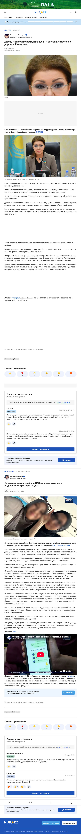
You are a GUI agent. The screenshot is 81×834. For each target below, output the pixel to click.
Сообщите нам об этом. (35, 349)
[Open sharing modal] (50, 802)
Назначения (43, 17)
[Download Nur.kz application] (40, 4)
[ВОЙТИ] (76, 12)
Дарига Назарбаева (11, 359)
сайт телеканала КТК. (61, 545)
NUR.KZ (39, 132)
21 (58, 728)
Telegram (16, 298)
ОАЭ (13, 712)
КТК (14, 632)
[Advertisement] (40, 113)
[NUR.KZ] (40, 12)
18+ (18, 712)
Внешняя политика (31, 17)
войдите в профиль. (63, 402)
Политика (8, 17)
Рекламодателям (69, 823)
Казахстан (19, 17)
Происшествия (9, 471)
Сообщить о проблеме (51, 823)
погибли (70, 676)
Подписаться (68, 692)
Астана (7, 712)
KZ (71, 12)
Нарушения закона (23, 471)
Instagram (68, 460)
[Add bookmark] (71, 803)
